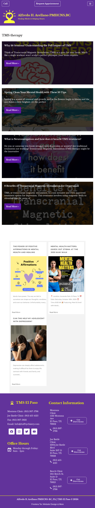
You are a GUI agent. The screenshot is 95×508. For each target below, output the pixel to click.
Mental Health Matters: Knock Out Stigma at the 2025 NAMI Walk (64, 249)
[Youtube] (34, 431)
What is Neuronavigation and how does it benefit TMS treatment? (42, 139)
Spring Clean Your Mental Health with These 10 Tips (35, 92)
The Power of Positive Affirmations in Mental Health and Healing (26, 249)
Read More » (11, 64)
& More (60, 504)
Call (5, 3)
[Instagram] (19, 431)
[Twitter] (27, 431)
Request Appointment (47, 3)
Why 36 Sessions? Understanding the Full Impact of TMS (37, 45)
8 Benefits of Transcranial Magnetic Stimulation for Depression (41, 186)
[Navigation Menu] (90, 4)
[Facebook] (12, 431)
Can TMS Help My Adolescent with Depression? (29, 320)
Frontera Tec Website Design (44, 504)
